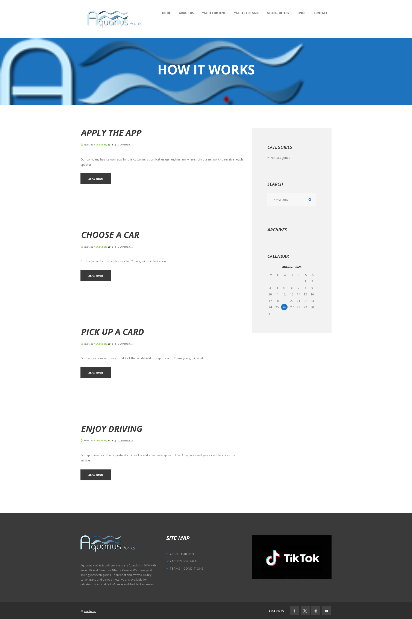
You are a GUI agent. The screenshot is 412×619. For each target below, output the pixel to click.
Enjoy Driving (111, 428)
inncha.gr (90, 611)
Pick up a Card (112, 331)
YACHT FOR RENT (183, 553)
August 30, (103, 144)
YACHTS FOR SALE (183, 561)
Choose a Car (110, 235)
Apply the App (111, 132)
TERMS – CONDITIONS (186, 568)
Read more (95, 179)
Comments (125, 144)
